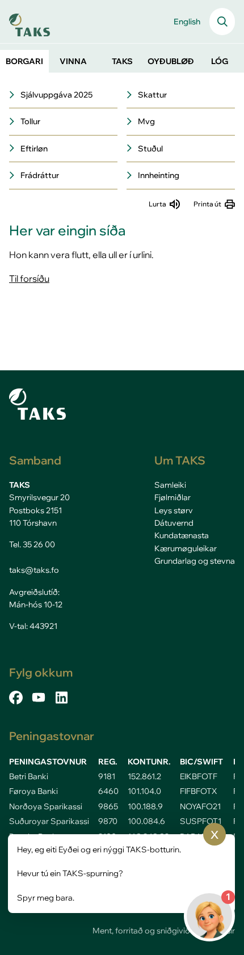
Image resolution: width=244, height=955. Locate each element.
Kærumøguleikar (185, 548)
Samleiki (170, 485)
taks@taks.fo (34, 570)
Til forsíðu (29, 278)
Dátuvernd (173, 523)
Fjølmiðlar (172, 497)
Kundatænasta (181, 535)
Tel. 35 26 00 (32, 544)
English (187, 21)
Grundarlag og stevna (194, 561)
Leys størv (173, 510)
